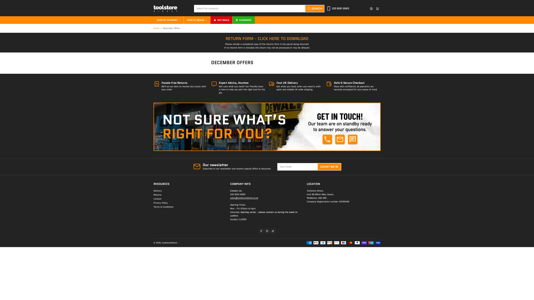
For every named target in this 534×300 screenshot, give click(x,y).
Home (157, 28)
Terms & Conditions (163, 207)
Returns (158, 195)
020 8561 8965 (340, 8)
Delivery (158, 190)
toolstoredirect (169, 242)
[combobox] (259, 8)
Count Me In (329, 167)
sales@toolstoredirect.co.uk (244, 198)
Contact (157, 199)
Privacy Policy (161, 203)
